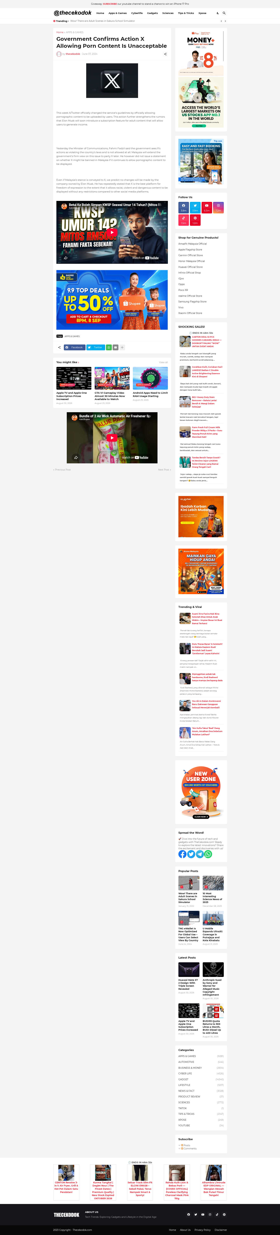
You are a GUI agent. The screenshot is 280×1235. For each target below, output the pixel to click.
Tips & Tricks (186, 13)
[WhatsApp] (109, 347)
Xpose (202, 13)
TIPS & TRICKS (201, 1114)
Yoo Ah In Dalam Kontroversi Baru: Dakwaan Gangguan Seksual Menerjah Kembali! (206, 704)
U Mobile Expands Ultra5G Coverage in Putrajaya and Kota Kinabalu (213, 934)
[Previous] (221, 21)
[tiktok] (217, 1214)
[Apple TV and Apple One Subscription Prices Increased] (188, 1010)
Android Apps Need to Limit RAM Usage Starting (150, 394)
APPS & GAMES (74, 32)
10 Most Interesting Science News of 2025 (212, 898)
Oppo (181, 284)
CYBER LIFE (201, 1073)
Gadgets (152, 13)
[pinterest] (224, 1214)
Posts (186, 1145)
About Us (185, 1230)
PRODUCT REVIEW (201, 1096)
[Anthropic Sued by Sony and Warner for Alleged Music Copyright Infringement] (213, 969)
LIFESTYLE (201, 1085)
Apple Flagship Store (190, 249)
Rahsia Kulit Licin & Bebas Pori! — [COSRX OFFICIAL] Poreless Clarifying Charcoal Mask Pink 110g (177, 1190)
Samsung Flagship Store (192, 301)
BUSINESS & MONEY (201, 1067)
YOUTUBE (201, 1125)
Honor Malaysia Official (191, 261)
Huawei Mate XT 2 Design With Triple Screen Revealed (188, 984)
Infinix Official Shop (189, 272)
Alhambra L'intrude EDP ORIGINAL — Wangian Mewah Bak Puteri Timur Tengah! (213, 1189)
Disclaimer (221, 1230)
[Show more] (122, 347)
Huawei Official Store (190, 267)
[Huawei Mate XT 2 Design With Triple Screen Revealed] (188, 969)
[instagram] (210, 1214)
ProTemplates (100, 1230)
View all (163, 362)
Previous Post (63, 469)
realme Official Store (190, 295)
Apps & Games (118, 13)
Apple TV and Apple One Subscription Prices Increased (71, 396)
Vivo (180, 307)
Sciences (168, 13)
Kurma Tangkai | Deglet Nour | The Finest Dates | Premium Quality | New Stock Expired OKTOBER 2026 (103, 1190)
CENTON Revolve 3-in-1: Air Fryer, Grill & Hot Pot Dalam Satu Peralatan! (66, 1187)
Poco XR (183, 290)
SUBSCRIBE (110, 3)
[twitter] (195, 1214)
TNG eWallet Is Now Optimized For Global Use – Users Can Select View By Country (188, 934)
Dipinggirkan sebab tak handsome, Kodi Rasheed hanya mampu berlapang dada (207, 677)
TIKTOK (201, 1108)
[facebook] (188, 1214)
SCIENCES (201, 1102)
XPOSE (201, 1119)
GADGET (201, 1079)
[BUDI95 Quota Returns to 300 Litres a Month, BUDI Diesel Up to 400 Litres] (213, 1010)
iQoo (181, 278)
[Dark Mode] (218, 13)
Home (100, 13)
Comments (190, 1148)
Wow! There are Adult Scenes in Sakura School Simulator (102, 20)
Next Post (163, 469)
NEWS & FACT (201, 1090)
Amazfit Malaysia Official (192, 243)
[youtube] (203, 1214)
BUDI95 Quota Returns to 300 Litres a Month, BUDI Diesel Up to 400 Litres (212, 1027)
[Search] (224, 13)
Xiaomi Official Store (190, 313)
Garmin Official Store (190, 255)
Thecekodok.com (83, 1230)
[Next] (225, 21)
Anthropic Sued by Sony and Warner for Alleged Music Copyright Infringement (212, 987)
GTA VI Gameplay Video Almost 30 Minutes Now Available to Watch (110, 396)
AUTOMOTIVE (201, 1062)
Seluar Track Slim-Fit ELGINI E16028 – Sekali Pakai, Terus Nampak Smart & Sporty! (140, 1189)
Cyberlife (137, 13)
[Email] (115, 347)
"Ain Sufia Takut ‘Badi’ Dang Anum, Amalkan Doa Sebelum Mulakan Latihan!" (207, 731)
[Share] (165, 54)
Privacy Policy (203, 1230)
